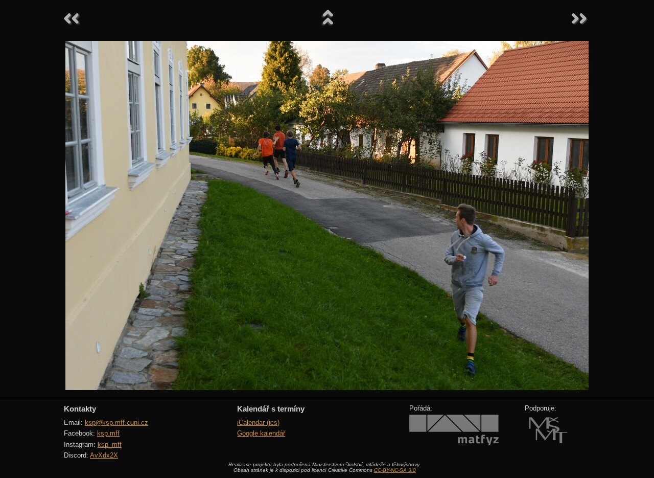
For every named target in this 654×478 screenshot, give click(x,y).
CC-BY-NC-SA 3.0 (395, 470)
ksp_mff (110, 444)
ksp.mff (108, 433)
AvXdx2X (104, 455)
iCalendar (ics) (258, 422)
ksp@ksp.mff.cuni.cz (116, 422)
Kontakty (80, 408)
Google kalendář (261, 433)
